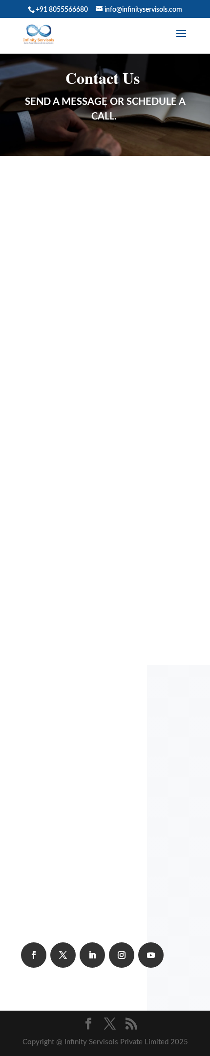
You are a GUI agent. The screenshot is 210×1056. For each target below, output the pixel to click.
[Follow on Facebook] (33, 955)
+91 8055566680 (62, 241)
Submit (134, 583)
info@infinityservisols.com (76, 278)
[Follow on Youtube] (151, 955)
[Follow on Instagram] (121, 955)
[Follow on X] (63, 955)
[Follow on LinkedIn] (92, 955)
